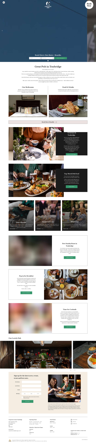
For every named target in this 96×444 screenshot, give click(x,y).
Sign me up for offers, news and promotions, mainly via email (31, 397)
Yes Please (27, 401)
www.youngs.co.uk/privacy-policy (69, 408)
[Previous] (2, 31)
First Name (17, 382)
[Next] (93, 31)
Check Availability (61, 58)
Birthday (18, 393)
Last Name (17, 385)
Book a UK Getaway (71, 154)
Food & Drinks (69, 257)
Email (19, 389)
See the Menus (70, 326)
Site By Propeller (84, 439)
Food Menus (71, 186)
